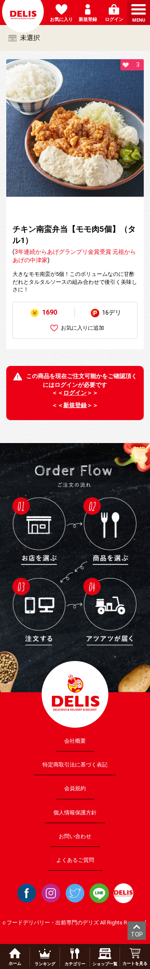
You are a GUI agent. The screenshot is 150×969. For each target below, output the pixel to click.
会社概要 (75, 741)
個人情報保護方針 (75, 812)
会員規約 (75, 788)
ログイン (75, 392)
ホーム (15, 963)
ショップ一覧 (105, 963)
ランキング (45, 963)
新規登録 (75, 405)
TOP (137, 934)
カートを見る (135, 963)
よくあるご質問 (75, 860)
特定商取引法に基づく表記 (75, 764)
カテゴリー (75, 963)
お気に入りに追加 (82, 328)
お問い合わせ (75, 836)
